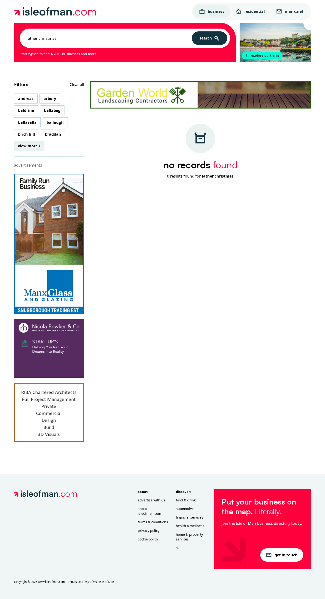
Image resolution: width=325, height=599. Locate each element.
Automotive (185, 508)
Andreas (26, 98)
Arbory (50, 98)
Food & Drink (186, 500)
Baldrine (26, 110)
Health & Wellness (190, 526)
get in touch (286, 555)
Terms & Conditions (153, 522)
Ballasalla (27, 122)
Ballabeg (52, 110)
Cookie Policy (148, 539)
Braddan (53, 134)
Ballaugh (55, 122)
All (178, 547)
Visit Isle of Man (103, 582)
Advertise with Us (151, 500)
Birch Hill (26, 134)
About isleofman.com (149, 511)
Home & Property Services (189, 536)
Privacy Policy (148, 530)
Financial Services (189, 517)
